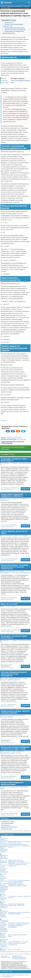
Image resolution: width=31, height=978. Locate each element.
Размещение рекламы (18, 957)
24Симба (8, 2)
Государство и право (7, 821)
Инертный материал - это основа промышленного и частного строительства (14, 567)
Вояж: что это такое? (9, 604)
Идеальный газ (9, 22)
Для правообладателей (19, 958)
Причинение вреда (7, 823)
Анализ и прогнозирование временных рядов (12, 783)
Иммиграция (5, 825)
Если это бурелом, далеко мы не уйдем (14, 532)
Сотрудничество (17, 956)
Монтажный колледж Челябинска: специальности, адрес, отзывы (15, 748)
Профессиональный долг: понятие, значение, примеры (15, 712)
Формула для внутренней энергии (14, 28)
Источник (3, 420)
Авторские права (6, 829)
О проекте (4, 956)
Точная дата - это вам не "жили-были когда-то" (14, 460)
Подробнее (25, 489)
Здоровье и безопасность (7, 489)
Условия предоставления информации (12, 975)
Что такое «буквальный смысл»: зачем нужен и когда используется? (14, 674)
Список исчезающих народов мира (20, 81)
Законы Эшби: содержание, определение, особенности (12, 495)
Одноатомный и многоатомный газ (14, 29)
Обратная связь (5, 957)
